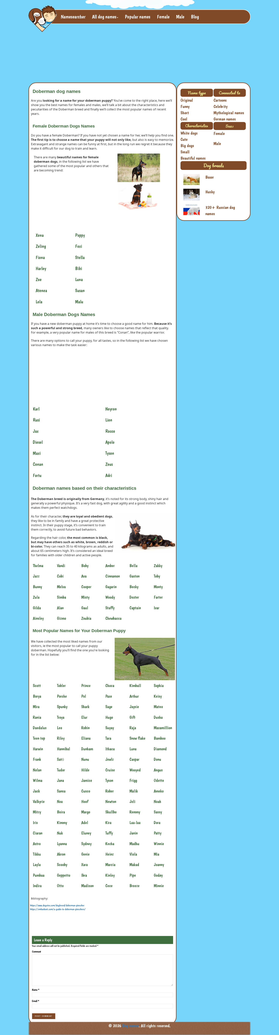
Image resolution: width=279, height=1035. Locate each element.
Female (163, 17)
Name (35, 989)
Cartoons (220, 100)
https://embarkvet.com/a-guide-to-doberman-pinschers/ (58, 909)
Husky (210, 191)
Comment (36, 951)
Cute (184, 139)
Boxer (209, 177)
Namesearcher (73, 17)
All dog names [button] (104, 17)
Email (35, 1001)
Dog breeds (213, 165)
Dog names (130, 1025)
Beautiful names (193, 158)
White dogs (189, 133)
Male (180, 17)
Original (186, 100)
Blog (195, 17)
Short (184, 112)
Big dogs (187, 145)
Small (184, 152)
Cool (183, 119)
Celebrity (221, 106)
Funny (185, 106)
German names (225, 119)
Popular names (137, 17)
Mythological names (229, 112)
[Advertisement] (120, 54)
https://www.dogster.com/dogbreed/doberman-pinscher (57, 905)
